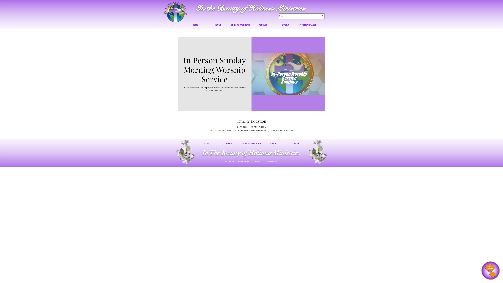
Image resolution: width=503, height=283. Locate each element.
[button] (218, 25)
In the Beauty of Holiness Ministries (250, 8)
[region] (490, 270)
